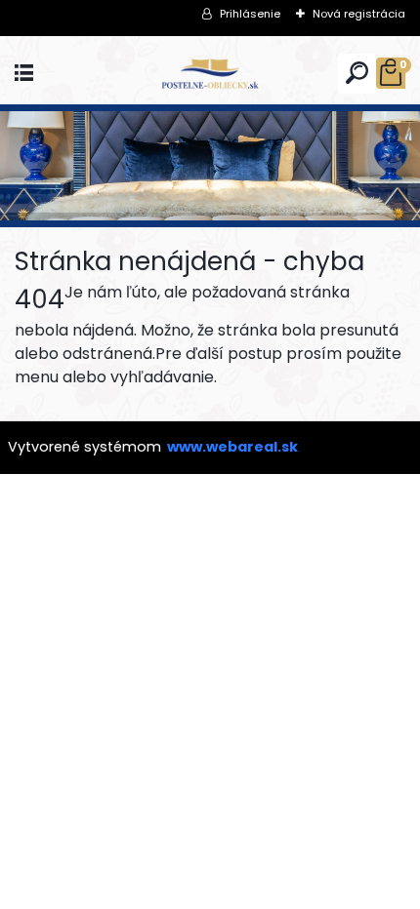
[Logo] (210, 74)
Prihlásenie (250, 13)
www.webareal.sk (232, 446)
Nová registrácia (359, 13)
